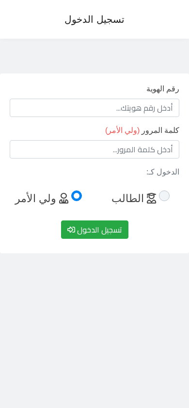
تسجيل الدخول (94, 19)
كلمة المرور (142, 130)
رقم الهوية (162, 89)
